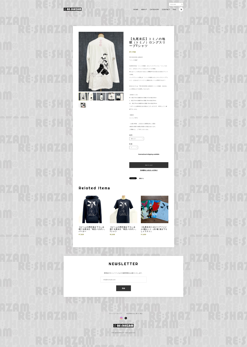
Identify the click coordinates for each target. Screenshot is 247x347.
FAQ (174, 9)
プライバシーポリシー (115, 313)
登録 (123, 288)
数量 (131, 144)
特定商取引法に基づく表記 (134, 313)
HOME (135, 9)
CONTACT (166, 9)
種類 (131, 135)
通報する (141, 178)
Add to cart (149, 165)
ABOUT (144, 9)
